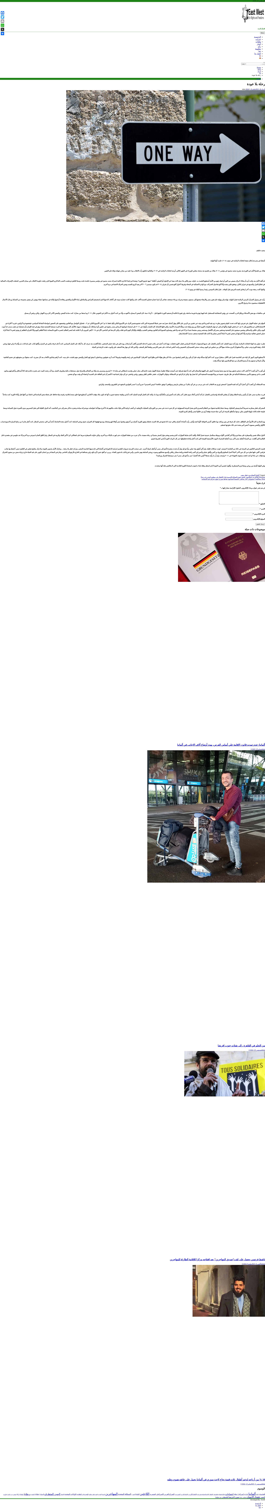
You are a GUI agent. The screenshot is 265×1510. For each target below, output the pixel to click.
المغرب (133, 1494)
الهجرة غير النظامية (82, 1494)
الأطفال (211, 1494)
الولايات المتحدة (70, 1494)
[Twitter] (132, 227)
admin (263, 749)
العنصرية (153, 1494)
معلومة (258, 49)
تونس (14, 1494)
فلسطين (225, 1497)
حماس (244, 1497)
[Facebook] (132, 224)
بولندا (21, 1494)
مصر (242, 475)
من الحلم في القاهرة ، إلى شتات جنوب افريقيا (241, 1045)
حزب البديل (10, 1494)
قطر (246, 475)
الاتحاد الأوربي (192, 1494)
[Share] (132, 240)
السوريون (177, 1494)
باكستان (33, 1494)
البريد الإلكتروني (259, 514)
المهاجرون (251, 475)
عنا (259, 51)
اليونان (42, 1494)
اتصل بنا (257, 53)
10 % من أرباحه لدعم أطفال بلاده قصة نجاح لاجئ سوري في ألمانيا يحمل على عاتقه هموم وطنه (216, 1479)
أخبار (259, 44)
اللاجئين (144, 1494)
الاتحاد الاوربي (184, 1494)
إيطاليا (235, 1494)
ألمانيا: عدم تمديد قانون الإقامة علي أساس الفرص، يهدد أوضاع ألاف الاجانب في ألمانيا (221, 744)
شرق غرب (261, 28)
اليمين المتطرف (52, 1494)
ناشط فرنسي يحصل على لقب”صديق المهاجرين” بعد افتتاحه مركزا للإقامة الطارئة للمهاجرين (217, 1259)
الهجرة (100, 1494)
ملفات (258, 42)
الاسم (262, 509)
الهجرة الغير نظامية (93, 1494)
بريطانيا (27, 1494)
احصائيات (229, 1494)
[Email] (132, 230)
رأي (259, 46)
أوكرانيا (246, 1494)
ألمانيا (257, 475)
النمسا (103, 1494)
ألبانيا (257, 1494)
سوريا (236, 1497)
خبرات (258, 39)
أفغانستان (262, 1494)
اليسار (62, 1494)
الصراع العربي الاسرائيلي (165, 1494)
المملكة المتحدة (124, 1494)
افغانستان (215, 1494)
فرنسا (231, 1497)
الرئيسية (257, 37)
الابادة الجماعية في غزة (203, 1494)
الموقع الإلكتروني (259, 519)
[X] (132, 237)
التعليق (262, 504)
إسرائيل (241, 1494)
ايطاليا (37, 1494)
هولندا (217, 1497)
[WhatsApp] (132, 233)
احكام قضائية (221, 1494)
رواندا (241, 1497)
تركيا (18, 1494)
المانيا (137, 1494)
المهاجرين (111, 1494)
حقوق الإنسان (253, 1497)
